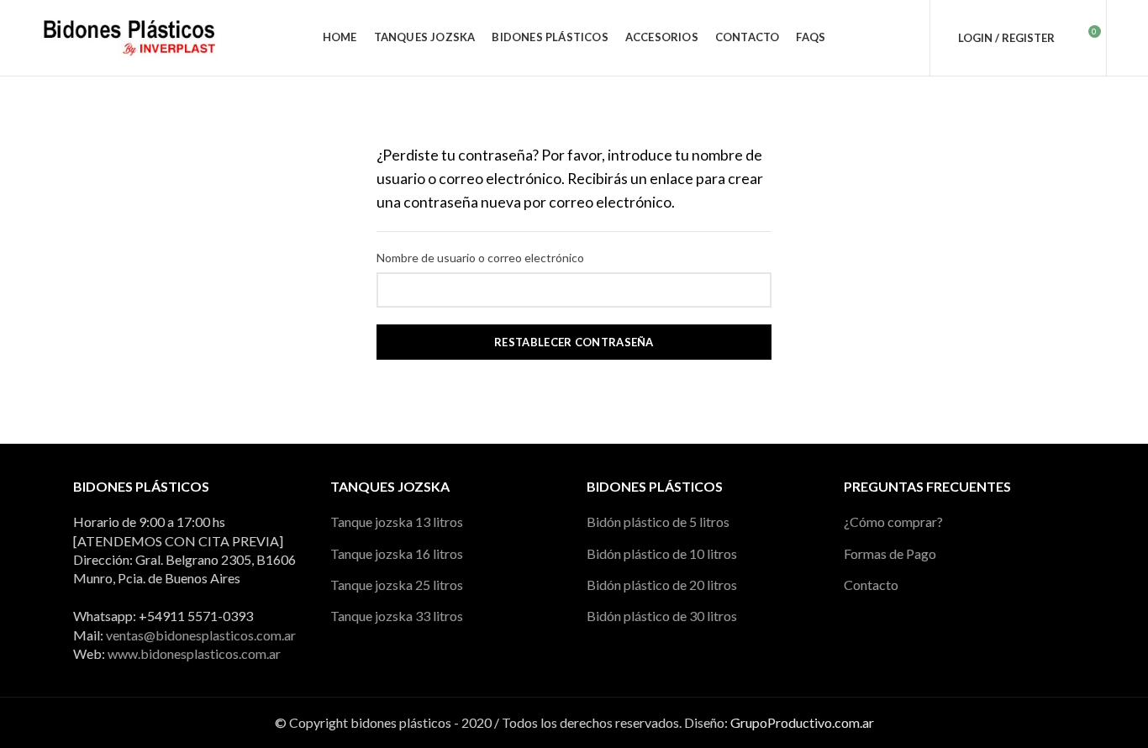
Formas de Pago (890, 553)
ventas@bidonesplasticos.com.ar (201, 635)
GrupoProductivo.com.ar (802, 722)
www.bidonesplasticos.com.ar (194, 653)
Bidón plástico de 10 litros (662, 553)
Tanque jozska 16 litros (396, 553)
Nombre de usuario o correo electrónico (480, 257)
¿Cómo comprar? (893, 521)
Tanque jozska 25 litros (396, 585)
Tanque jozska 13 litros (396, 521)
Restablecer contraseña (574, 342)
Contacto (871, 585)
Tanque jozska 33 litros (396, 616)
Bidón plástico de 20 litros (662, 585)
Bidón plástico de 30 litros (662, 616)
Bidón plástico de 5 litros (658, 521)
